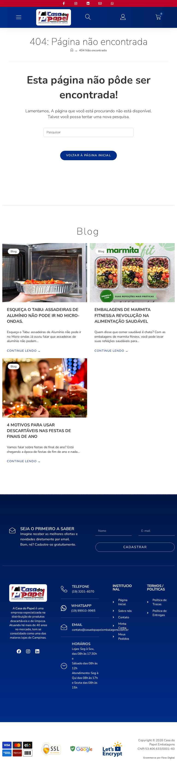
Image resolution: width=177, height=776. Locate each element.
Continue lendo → (24, 351)
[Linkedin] (37, 651)
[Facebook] (19, 651)
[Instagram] (28, 651)
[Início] (71, 50)
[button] (19, 17)
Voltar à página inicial (88, 155)
